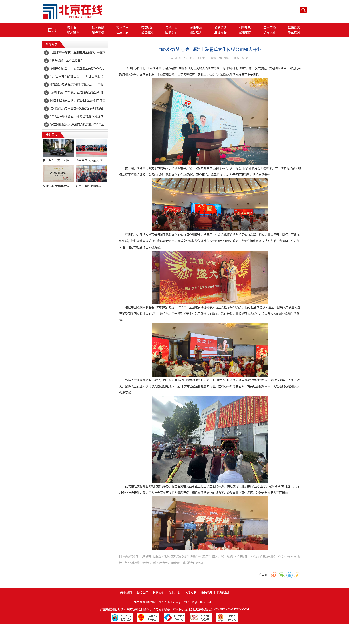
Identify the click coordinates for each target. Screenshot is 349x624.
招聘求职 (98, 32)
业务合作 (142, 592)
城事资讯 (73, 27)
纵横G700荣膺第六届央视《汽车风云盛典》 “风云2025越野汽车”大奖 (58, 186)
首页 (51, 30)
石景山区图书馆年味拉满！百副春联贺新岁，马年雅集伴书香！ (91, 186)
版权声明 (174, 592)
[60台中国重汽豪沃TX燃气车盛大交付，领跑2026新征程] (91, 148)
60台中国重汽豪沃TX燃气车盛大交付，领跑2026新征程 (91, 160)
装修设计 (269, 32)
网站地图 (223, 592)
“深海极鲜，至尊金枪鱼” (66, 60)
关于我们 (126, 592)
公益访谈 (220, 27)
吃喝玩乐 (147, 27)
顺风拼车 (73, 32)
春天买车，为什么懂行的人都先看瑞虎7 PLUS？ (58, 160)
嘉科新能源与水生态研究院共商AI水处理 (76, 108)
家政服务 (147, 32)
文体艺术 (122, 27)
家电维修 (245, 32)
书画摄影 (294, 32)
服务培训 (196, 32)
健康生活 (196, 27)
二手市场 (269, 27)
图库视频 (245, 27)
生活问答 (220, 32)
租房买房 (122, 32)
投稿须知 (207, 592)
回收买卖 (171, 32)
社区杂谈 (98, 27)
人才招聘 (190, 592)
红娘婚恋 (294, 27)
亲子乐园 (171, 27)
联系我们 (158, 592)
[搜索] (303, 10)
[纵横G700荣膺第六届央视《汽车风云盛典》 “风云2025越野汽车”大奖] (58, 174)
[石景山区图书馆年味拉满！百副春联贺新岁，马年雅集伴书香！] (91, 174)
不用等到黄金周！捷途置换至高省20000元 (77, 68)
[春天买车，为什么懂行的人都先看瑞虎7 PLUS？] (58, 148)
